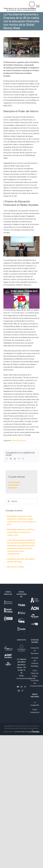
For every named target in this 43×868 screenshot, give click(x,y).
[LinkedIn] (19, 690)
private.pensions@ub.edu (26, 678)
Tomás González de (21, 731)
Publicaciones (15, 482)
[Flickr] (25, 687)
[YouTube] (18, 687)
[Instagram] (21, 687)
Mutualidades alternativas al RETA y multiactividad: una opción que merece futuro (20, 532)
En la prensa (14, 485)
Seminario (13, 488)
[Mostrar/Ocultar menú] (37, 6)
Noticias (23, 440)
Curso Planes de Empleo (34, 673)
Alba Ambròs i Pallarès (15, 567)
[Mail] (22, 690)
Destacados (15, 440)
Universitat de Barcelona (35, 650)
